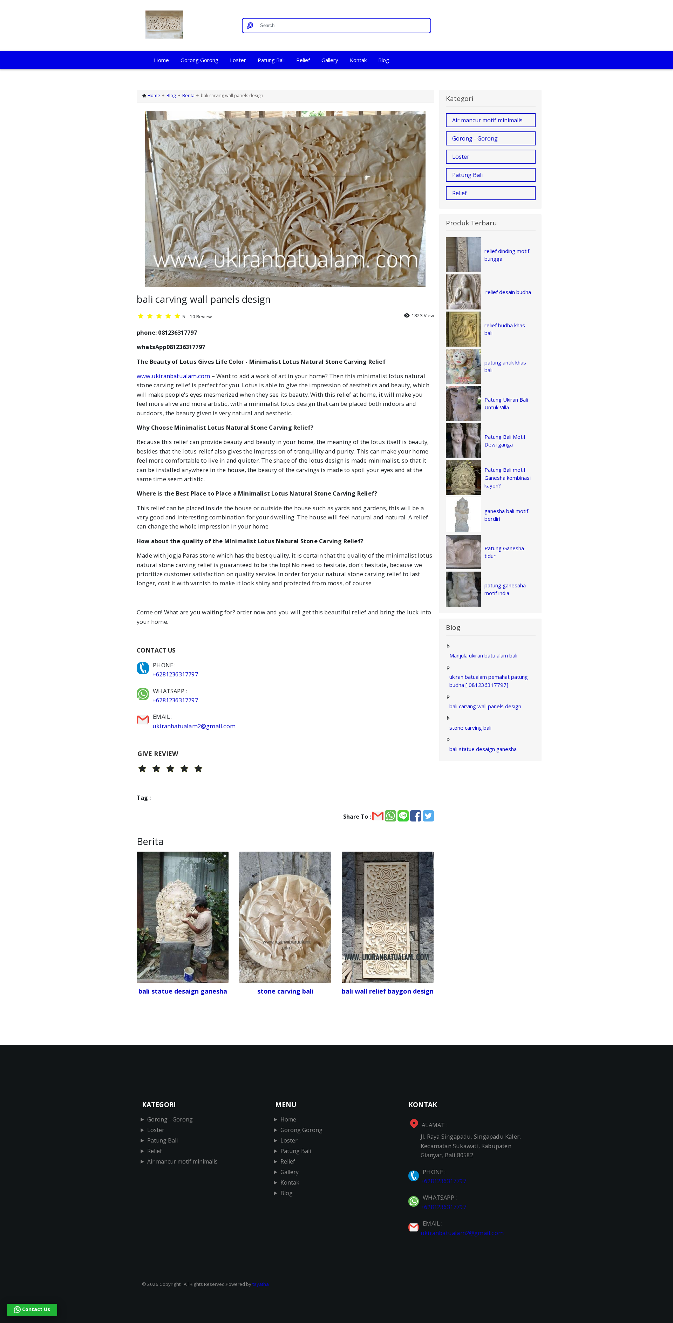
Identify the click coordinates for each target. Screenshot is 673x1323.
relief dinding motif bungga (506, 254)
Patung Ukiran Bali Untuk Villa (506, 403)
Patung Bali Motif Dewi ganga (504, 440)
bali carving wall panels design (485, 706)
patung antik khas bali (505, 366)
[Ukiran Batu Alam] (186, 25)
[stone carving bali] (285, 917)
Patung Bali (271, 59)
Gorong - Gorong (475, 138)
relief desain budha (508, 291)
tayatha (260, 1284)
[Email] (143, 716)
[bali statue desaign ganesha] (183, 917)
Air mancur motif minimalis (487, 120)
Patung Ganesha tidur (504, 552)
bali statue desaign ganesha (483, 748)
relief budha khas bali (504, 329)
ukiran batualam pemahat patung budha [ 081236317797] (488, 680)
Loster (238, 59)
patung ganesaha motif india (505, 589)
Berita (188, 95)
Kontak (358, 59)
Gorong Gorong (199, 59)
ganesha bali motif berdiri (506, 515)
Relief (303, 59)
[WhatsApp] (143, 691)
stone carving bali (470, 727)
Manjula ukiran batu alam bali (483, 655)
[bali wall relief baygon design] (388, 917)
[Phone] (143, 665)
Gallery (329, 59)
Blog (383, 59)
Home (161, 59)
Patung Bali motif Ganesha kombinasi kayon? (507, 477)
